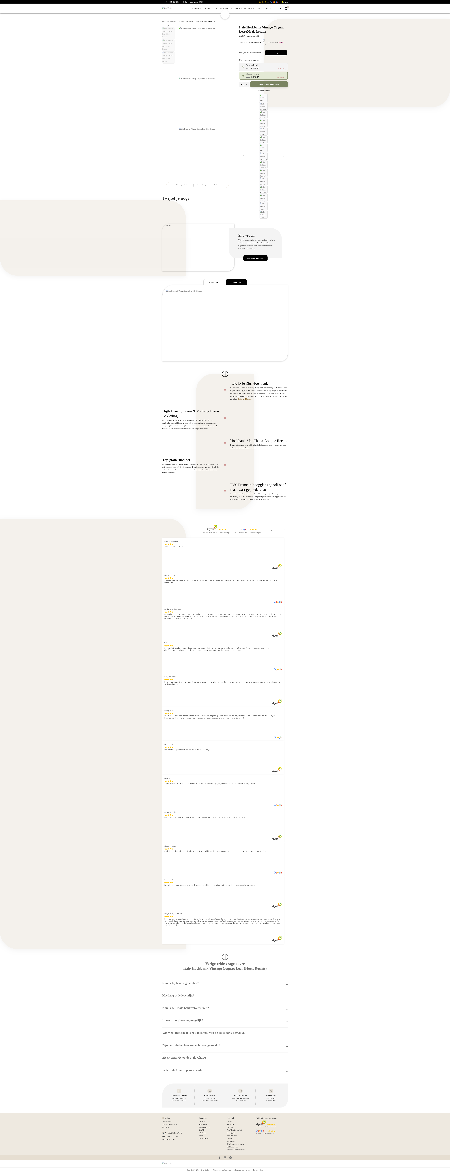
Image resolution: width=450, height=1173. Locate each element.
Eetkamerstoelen (209, 8)
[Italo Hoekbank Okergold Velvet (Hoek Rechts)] (263, 173)
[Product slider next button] (168, 80)
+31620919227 (271, 1098)
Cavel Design (166, 21)
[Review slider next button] (284, 529)
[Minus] (241, 84)
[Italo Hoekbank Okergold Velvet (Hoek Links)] (263, 164)
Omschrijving (201, 185)
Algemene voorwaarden (242, 1170)
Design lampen (203, 1138)
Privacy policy (258, 1170)
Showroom (230, 1124)
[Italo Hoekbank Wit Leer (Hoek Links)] (263, 189)
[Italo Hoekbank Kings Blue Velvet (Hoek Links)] (263, 148)
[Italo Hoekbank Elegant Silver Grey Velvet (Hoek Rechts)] (263, 123)
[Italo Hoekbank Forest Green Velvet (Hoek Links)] (263, 131)
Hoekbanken (180, 21)
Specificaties (236, 282)
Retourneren (231, 1141)
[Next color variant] (283, 156)
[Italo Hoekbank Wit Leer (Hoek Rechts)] (263, 198)
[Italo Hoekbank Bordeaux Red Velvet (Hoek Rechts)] (263, 106)
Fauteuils (195, 8)
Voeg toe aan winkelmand (269, 84)
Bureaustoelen (224, 8)
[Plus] (246, 84)
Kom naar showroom (255, 258)
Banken (173, 21)
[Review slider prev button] (271, 529)
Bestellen (230, 1138)
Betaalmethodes (232, 1136)
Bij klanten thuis (232, 1147)
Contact (229, 1122)
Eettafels (236, 8)
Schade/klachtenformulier (235, 1144)
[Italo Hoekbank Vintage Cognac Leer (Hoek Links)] (263, 181)
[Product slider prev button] (168, 26)
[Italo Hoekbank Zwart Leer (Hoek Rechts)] (263, 214)
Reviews (216, 185)
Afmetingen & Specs (183, 185)
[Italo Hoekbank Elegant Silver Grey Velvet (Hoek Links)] (263, 114)
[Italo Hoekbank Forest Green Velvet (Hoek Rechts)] (263, 139)
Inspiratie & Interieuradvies (236, 1150)
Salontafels (248, 8)
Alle (267, 8)
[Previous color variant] (243, 156)
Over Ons (230, 1127)
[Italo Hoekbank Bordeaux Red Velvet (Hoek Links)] (263, 98)
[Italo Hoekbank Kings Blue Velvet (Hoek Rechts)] (263, 156)
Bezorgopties (231, 1133)
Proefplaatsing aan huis (234, 1130)
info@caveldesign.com (240, 1098)
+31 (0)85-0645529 (172, 2)
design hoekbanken (244, 399)
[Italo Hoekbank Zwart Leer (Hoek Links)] (263, 206)
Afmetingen (213, 282)
